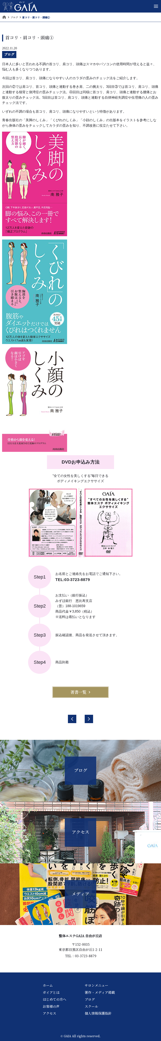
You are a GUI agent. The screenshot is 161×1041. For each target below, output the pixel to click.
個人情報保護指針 (98, 1013)
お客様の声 (51, 1006)
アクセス (49, 1013)
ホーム (48, 985)
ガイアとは (51, 992)
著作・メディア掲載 (100, 992)
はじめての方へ (54, 999)
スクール (91, 1006)
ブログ (9, 54)
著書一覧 (78, 692)
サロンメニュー (96, 985)
